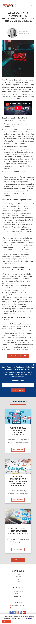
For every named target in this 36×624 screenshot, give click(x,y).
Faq (18, 579)
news (18, 582)
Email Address (18, 381)
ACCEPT (6, 621)
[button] (31, 5)
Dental (18, 593)
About (18, 574)
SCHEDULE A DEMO (18, 356)
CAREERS (18, 577)
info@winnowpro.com (19, 605)
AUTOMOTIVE (18, 591)
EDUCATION (18, 596)
